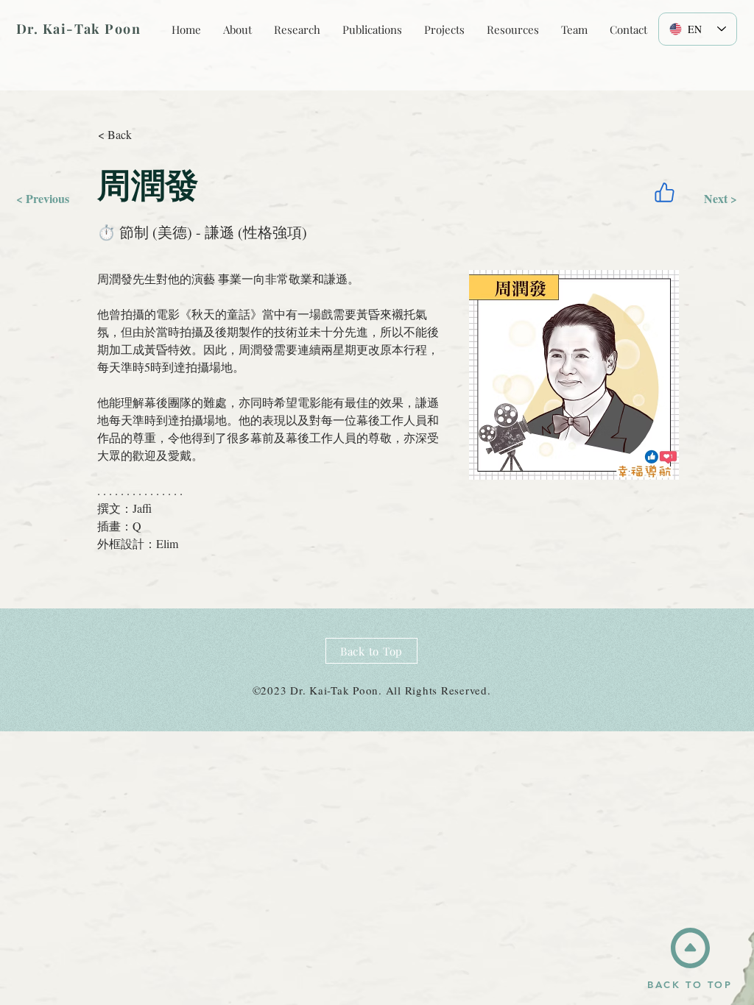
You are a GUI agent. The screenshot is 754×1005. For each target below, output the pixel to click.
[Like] (664, 192)
